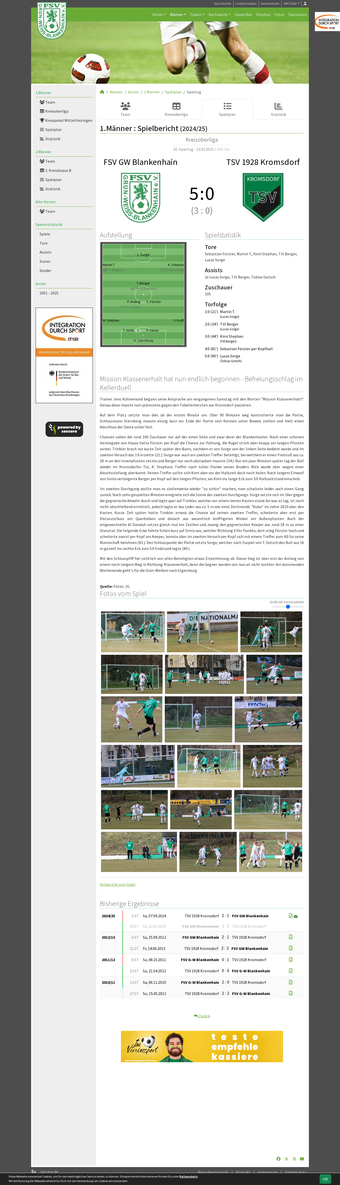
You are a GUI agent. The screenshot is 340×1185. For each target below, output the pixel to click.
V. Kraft (179, 320)
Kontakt (243, 1172)
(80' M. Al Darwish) (143, 288)
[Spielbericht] (290, 916)
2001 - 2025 (49, 292)
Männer (176, 14)
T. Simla (131, 330)
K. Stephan (176, 265)
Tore (44, 243)
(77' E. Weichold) (172, 270)
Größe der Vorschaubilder (287, 602)
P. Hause (152, 330)
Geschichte (222, 3)
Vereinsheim (270, 3)
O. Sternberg (143, 340)
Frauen (196, 14)
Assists (46, 252)
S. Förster (153, 301)
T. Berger (143, 283)
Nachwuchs (218, 14)
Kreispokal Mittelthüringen (68, 120)
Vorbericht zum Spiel (117, 884)
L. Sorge (143, 254)
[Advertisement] (202, 1109)
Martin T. (109, 265)
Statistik (52, 138)
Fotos (279, 14)
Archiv (41, 283)
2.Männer (43, 151)
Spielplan (53, 129)
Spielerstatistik (49, 224)
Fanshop (263, 14)
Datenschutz (296, 1172)
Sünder (45, 270)
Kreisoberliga (56, 111)
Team (50, 102)
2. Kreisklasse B (58, 170)
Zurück (204, 1015)
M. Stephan (111, 320)
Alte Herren (46, 201)
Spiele (45, 233)
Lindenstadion (246, 3)
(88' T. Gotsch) (113, 270)
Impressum (267, 1172)
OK (325, 1179)
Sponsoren (297, 14)
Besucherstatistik (213, 1172)
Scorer (45, 261)
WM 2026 (289, 3)
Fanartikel (243, 14)
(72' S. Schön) (130, 307)
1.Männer (43, 92)
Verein (157, 14)
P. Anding (133, 301)
